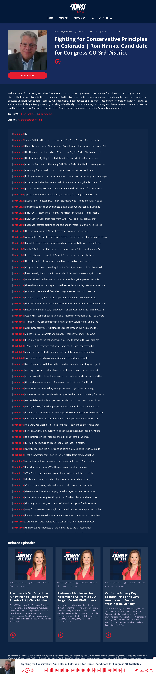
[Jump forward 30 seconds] (32, 670)
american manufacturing (87, 658)
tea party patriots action (42, 658)
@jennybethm (45, 114)
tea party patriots (100, 656)
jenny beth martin (58, 658)
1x (141, 670)
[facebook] (103, 18)
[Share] (146, 670)
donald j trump (88, 656)
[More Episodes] (151, 670)
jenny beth (14, 656)
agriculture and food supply (117, 656)
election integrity (121, 658)
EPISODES (63, 18)
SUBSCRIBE (79, 18)
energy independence (134, 656)
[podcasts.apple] (110, 18)
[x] (100, 18)
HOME (50, 18)
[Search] (93, 18)
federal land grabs (71, 658)
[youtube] (107, 18)
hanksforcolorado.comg (30, 119)
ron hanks (73, 656)
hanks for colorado (134, 658)
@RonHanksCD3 (28, 114)
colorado (20, 658)
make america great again (105, 658)
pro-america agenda (26, 656)
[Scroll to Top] (150, 648)
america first (29, 658)
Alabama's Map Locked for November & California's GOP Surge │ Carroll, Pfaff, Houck (77, 596)
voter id (79, 656)
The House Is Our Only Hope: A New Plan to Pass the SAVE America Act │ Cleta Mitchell (29, 596)
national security (63, 656)
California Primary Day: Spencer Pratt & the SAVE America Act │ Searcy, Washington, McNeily (122, 598)
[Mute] (136, 670)
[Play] (27, 670)
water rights (52, 656)
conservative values (40, 656)
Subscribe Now (27, 75)
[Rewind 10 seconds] (22, 670)
